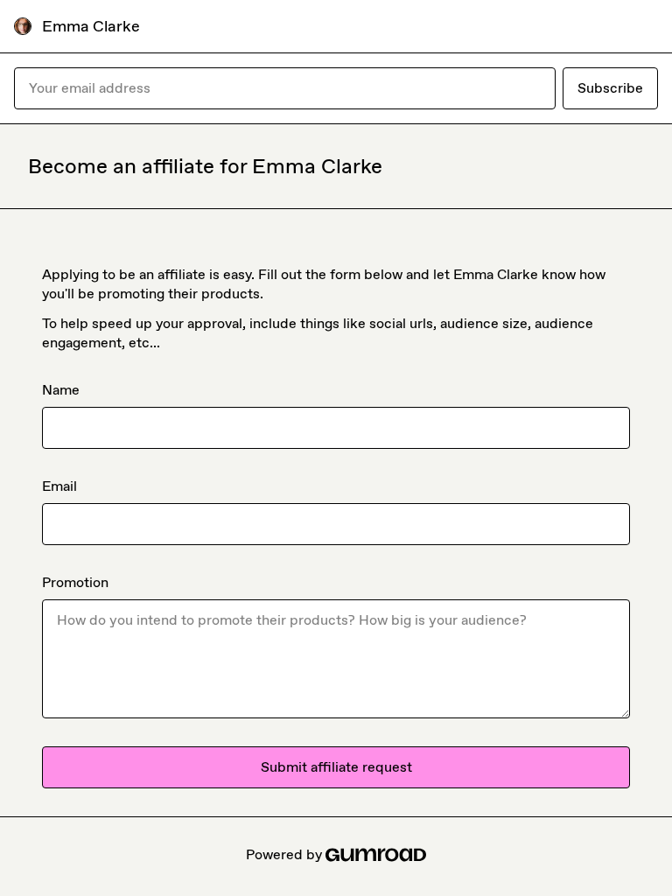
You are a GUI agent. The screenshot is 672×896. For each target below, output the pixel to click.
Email (59, 486)
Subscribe (610, 88)
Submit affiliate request (336, 767)
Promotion (75, 582)
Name (61, 390)
